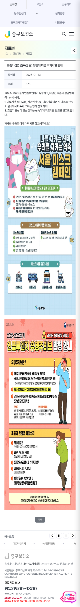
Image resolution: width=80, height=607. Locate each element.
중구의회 (66, 4)
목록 (40, 519)
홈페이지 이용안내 (13, 563)
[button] (73, 536)
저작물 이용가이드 (50, 563)
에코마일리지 (19, 543)
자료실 (29, 53)
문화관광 (60, 13)
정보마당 (17, 53)
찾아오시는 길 (66, 563)
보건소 (40, 4)
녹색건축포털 (48, 543)
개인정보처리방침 (31, 563)
